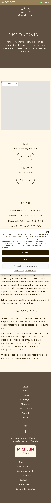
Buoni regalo (25, 399)
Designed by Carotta (25, 489)
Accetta (25, 252)
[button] (47, 232)
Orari (25, 417)
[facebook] (25, 431)
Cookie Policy (19, 271)
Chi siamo (25, 404)
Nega (25, 259)
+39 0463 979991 (8, 2)
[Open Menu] (48, 12)
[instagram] (25, 426)
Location (25, 395)
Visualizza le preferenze (25, 266)
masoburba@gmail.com (28, 343)
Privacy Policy (30, 271)
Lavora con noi (25, 408)
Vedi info (34, 441)
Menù (25, 390)
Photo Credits (25, 484)
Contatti (25, 413)
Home (25, 386)
